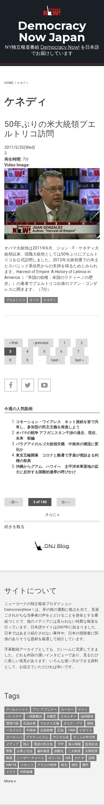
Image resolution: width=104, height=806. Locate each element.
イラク (11, 772)
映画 (9, 758)
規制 (90, 723)
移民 (75, 765)
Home (8, 82)
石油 (60, 730)
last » (79, 360)
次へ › (66, 502)
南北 (64, 765)
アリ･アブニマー (45, 709)
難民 (85, 765)
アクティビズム (37, 737)
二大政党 (74, 751)
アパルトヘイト (17, 709)
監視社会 (91, 744)
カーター (67, 709)
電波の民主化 (43, 744)
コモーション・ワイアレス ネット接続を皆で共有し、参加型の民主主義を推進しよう (57, 424)
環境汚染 (12, 723)
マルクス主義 (49, 723)
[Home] (52, 10)
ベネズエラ (14, 730)
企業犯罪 (91, 751)
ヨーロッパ (14, 737)
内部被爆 (26, 772)
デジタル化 (61, 737)
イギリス (85, 730)
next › (55, 360)
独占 (26, 744)
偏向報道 (43, 751)
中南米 (31, 730)
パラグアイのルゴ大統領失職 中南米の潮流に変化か (57, 446)
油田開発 (87, 716)
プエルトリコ (15, 300)
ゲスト (83, 709)
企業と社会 (25, 751)
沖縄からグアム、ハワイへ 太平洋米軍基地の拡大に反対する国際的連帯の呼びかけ (57, 469)
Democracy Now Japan (52, 31)
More (9, 781)
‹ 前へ (13, 502)
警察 (9, 751)
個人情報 (74, 744)
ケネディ (49, 300)
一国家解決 (34, 716)
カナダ (79, 758)
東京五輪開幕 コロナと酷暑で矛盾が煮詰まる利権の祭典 (57, 458)
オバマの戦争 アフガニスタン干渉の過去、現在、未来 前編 (57, 435)
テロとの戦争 (47, 765)
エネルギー (68, 716)
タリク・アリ (73, 723)
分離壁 (51, 716)
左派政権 (46, 730)
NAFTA (11, 765)
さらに (51, 514)
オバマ (34, 300)
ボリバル (54, 758)
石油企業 (29, 723)
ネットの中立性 (84, 737)
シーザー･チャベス (30, 758)
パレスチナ (14, 716)
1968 (71, 730)
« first (13, 343)
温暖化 (59, 751)
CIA (67, 758)
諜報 (91, 758)
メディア (12, 744)
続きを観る (14, 526)
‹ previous (41, 343)
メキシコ (27, 765)
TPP (60, 744)
